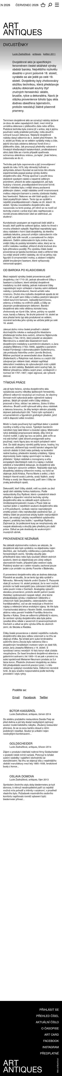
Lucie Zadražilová (21, 54)
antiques (36, 54)
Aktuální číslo (47, 1022)
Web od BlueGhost (57, 1065)
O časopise (50, 1028)
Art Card (51, 1034)
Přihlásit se (49, 1009)
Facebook (51, 1041)
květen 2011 (49, 54)
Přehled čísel (47, 1016)
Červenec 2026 (27, 5)
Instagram (50, 1047)
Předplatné (49, 1053)
